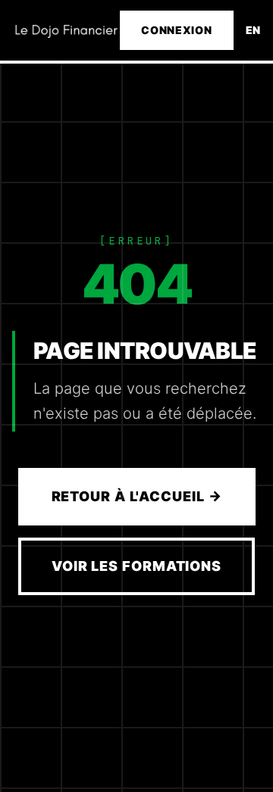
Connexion (176, 29)
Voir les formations (136, 566)
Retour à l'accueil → (137, 496)
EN (253, 29)
